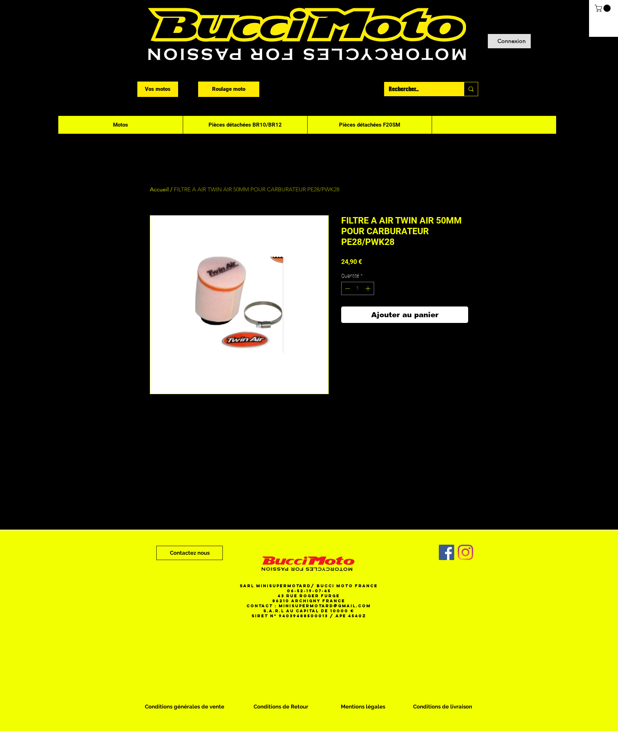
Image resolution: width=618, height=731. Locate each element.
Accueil (159, 189)
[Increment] (368, 288)
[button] (603, 8)
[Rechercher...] (471, 89)
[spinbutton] (357, 288)
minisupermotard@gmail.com (325, 605)
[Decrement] (346, 288)
